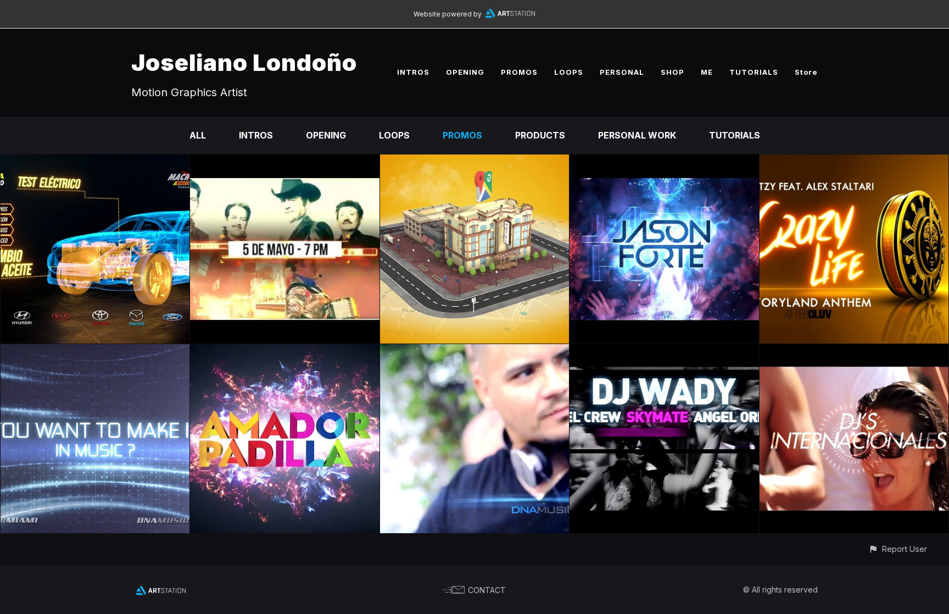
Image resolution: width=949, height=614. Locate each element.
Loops (394, 135)
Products (540, 135)
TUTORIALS (753, 72)
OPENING (465, 72)
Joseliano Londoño (244, 62)
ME (707, 72)
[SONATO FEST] (854, 351)
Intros (256, 135)
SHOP (672, 72)
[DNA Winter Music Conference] (664, 351)
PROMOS (519, 72)
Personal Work (637, 135)
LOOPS (568, 72)
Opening (326, 135)
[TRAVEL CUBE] (474, 162)
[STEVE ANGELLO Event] (664, 162)
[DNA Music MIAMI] (95, 351)
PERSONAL (622, 72)
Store (806, 72)
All (197, 135)
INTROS (413, 72)
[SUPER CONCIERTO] (284, 162)
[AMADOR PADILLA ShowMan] (284, 351)
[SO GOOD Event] (474, 351)
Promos (462, 135)
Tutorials (734, 135)
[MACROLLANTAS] (95, 162)
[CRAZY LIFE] (854, 162)
